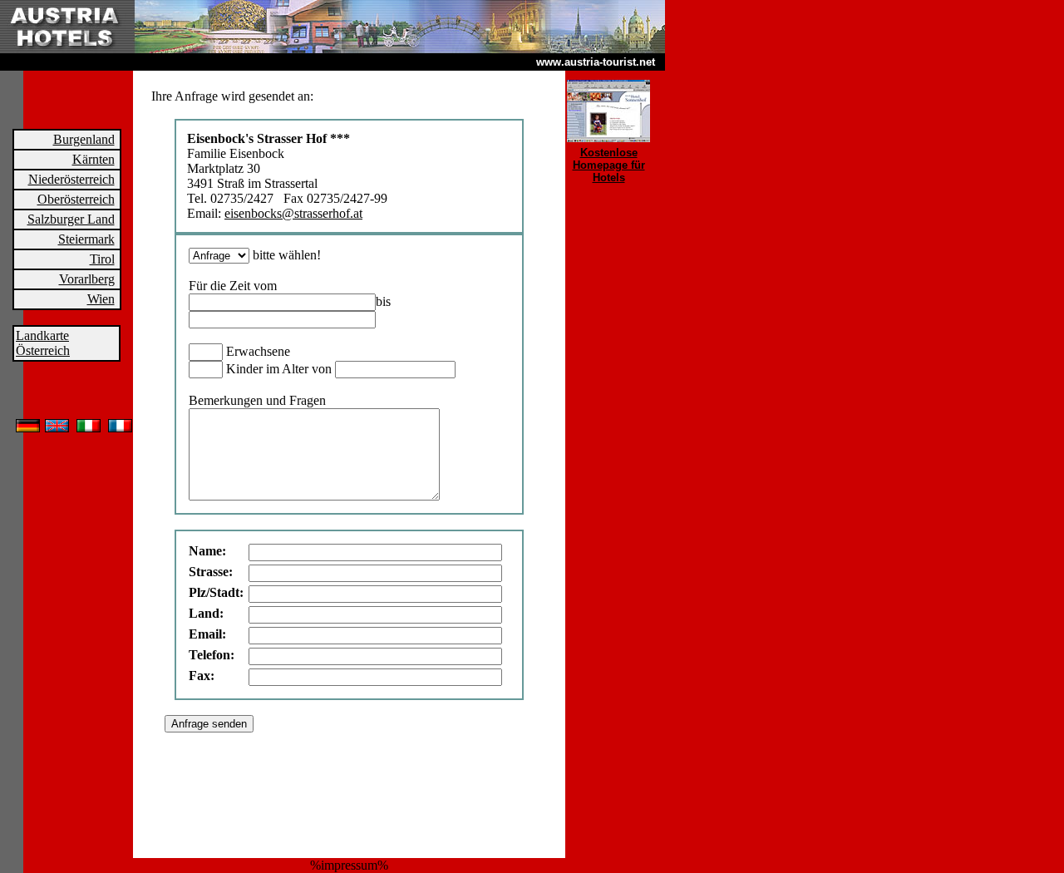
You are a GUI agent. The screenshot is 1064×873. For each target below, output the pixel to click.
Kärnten (93, 159)
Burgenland (84, 139)
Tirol (102, 259)
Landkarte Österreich (43, 343)
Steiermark (86, 239)
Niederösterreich (71, 179)
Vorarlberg (87, 279)
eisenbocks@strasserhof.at (293, 213)
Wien (101, 299)
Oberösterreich (76, 199)
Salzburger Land (71, 219)
